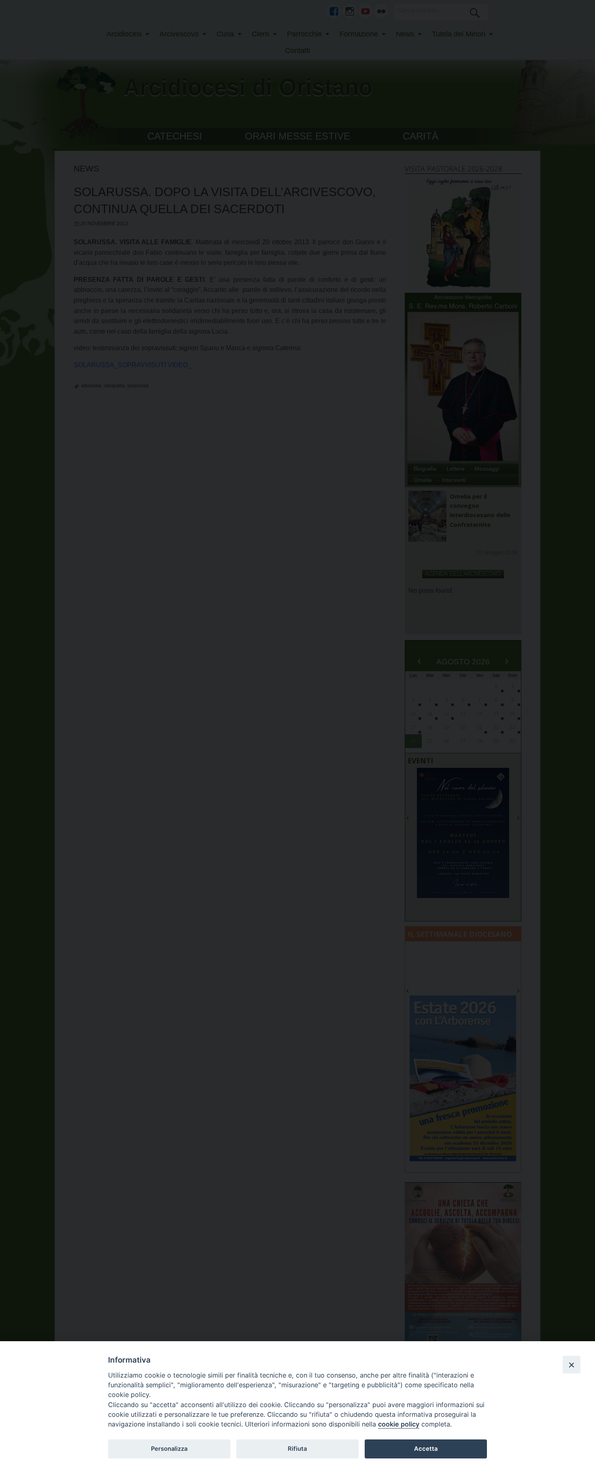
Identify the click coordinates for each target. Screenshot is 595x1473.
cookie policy (398, 1424)
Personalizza (169, 1448)
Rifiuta (297, 1448)
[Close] (571, 1365)
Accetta (426, 1448)
